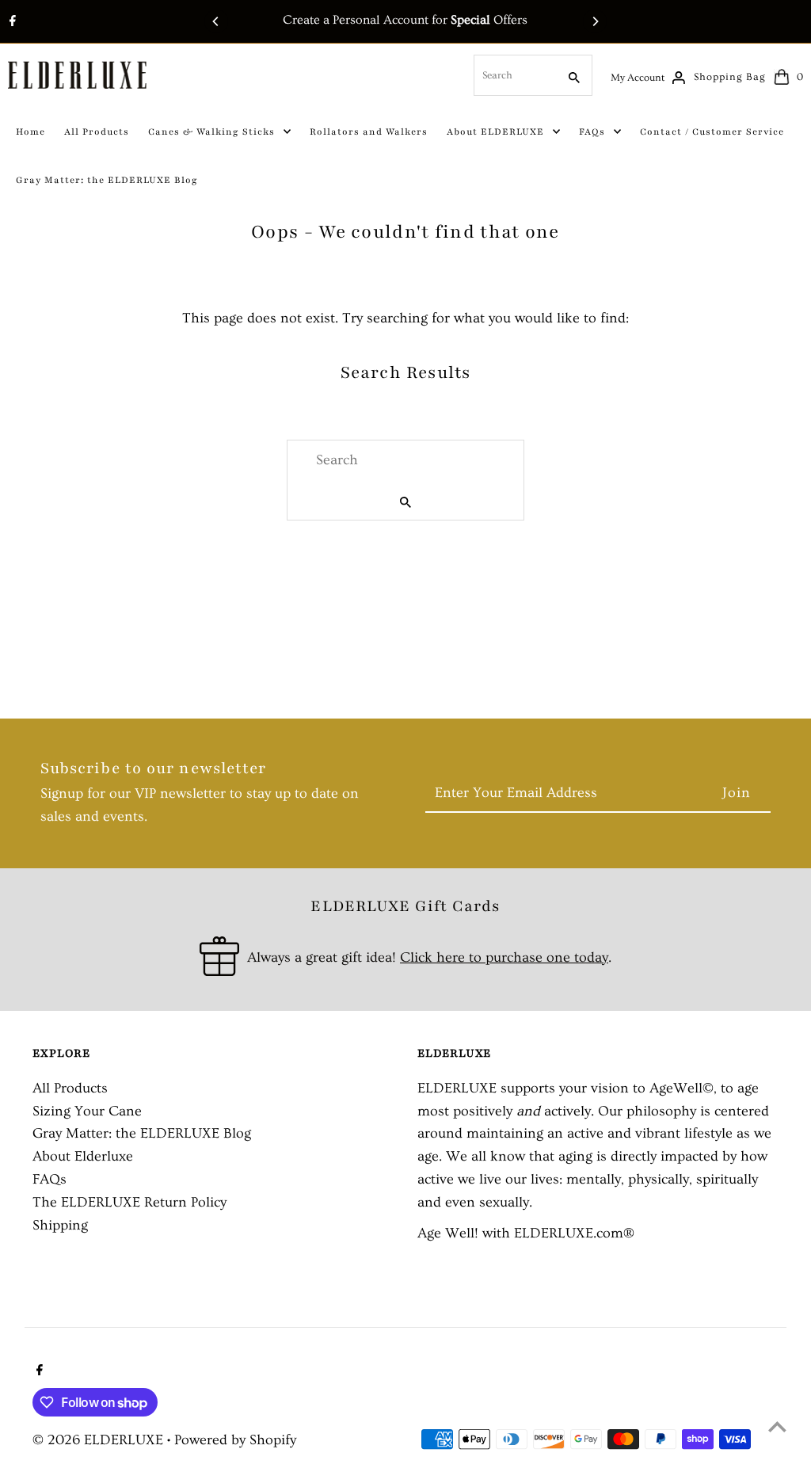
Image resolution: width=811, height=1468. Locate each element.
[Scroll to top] (777, 1426)
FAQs (49, 1179)
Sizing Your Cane (87, 1111)
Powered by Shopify (235, 1440)
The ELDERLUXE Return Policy (129, 1202)
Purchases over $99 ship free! (530, 20)
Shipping (60, 1225)
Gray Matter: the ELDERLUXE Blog (141, 1133)
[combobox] (514, 75)
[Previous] (216, 21)
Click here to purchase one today (504, 957)
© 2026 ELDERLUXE (99, 1440)
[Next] (595, 21)
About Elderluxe (82, 1156)
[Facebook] (11, 23)
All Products (70, 1088)
